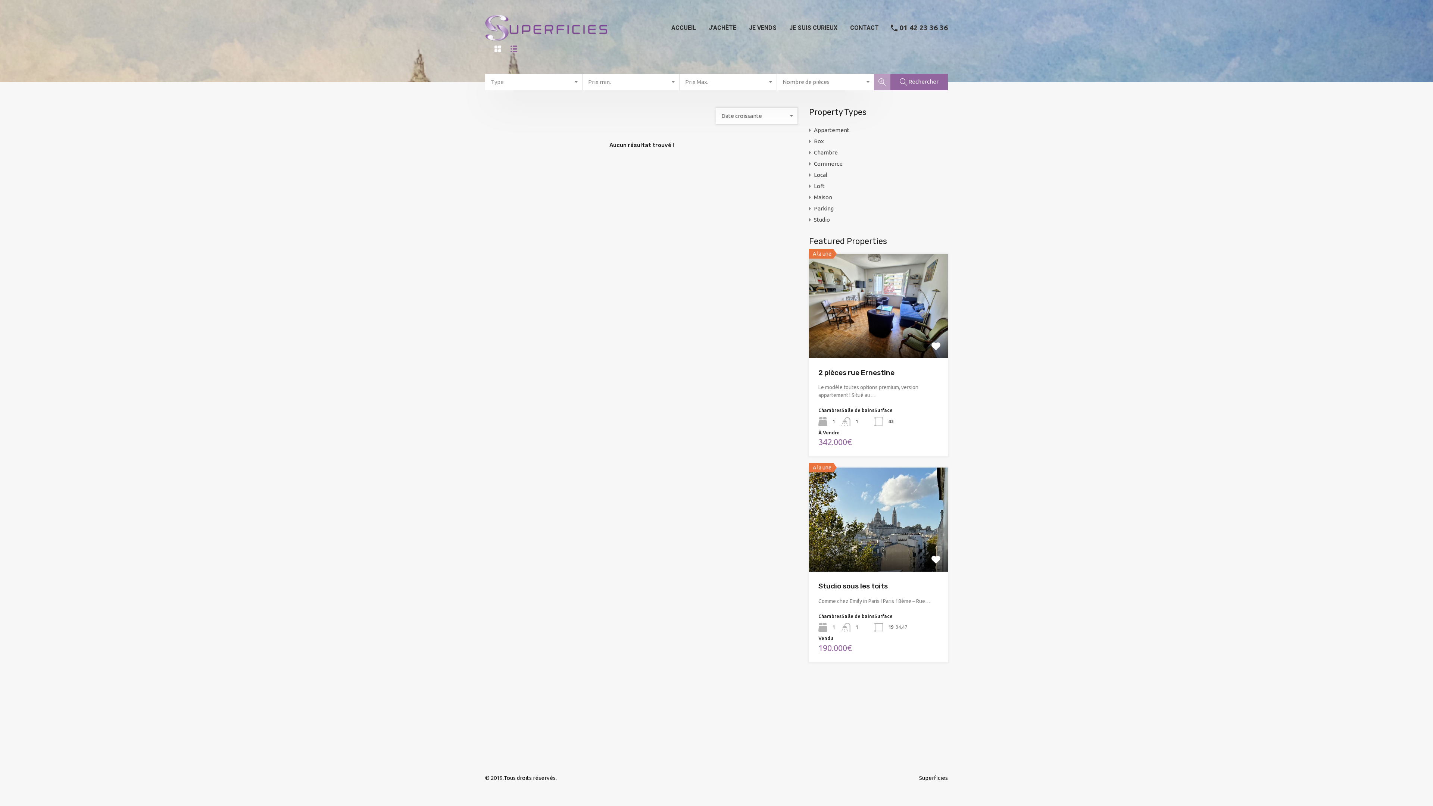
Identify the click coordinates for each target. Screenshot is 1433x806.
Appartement (831, 130)
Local (820, 175)
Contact (864, 27)
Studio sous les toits (853, 586)
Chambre (826, 152)
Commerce (828, 163)
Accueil (683, 27)
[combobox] (534, 82)
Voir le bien (878, 337)
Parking (824, 208)
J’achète (722, 27)
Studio (822, 219)
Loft (819, 186)
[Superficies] (546, 44)
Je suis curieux (813, 27)
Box (819, 141)
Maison (823, 197)
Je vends (763, 27)
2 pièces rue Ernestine (856, 372)
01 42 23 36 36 (923, 28)
